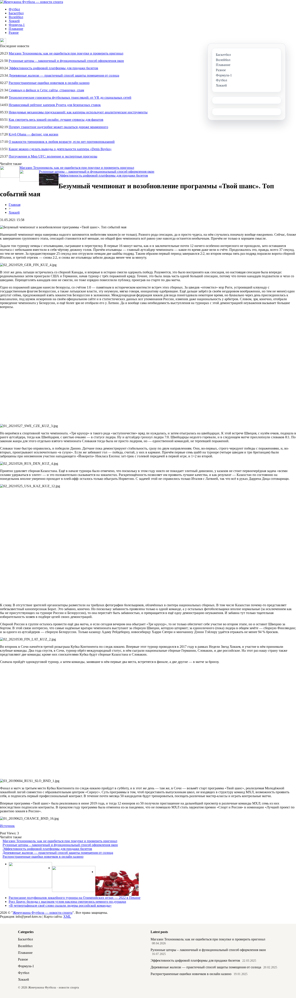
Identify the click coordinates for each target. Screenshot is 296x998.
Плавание (16, 29)
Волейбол (16, 17)
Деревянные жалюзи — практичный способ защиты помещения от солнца (64, 75)
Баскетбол (16, 13)
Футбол (14, 9)
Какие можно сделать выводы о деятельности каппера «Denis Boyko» (60, 149)
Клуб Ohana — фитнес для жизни (33, 134)
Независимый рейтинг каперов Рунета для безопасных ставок (55, 105)
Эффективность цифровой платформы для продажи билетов (53, 68)
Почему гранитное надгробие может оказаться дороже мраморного (58, 127)
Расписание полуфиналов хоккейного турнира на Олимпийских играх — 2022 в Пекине (74, 898)
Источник (7, 826)
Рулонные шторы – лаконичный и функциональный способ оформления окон (66, 61)
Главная (14, 204)
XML (67, 916)
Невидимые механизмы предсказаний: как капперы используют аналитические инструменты (78, 112)
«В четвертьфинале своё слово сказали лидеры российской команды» (60, 905)
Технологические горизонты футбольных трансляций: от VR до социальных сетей (70, 97)
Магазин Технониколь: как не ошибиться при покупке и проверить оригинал (66, 53)
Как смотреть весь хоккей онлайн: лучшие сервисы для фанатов (56, 119)
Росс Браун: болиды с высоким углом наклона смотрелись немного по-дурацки (67, 901)
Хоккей (14, 21)
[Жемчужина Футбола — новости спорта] (31, 2)
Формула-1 (17, 25)
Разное (14, 32)
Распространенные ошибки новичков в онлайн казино (49, 83)
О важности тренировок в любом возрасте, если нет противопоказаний (62, 141)
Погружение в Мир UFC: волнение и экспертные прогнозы (53, 156)
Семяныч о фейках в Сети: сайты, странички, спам (46, 90)
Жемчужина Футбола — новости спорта (42, 912)
